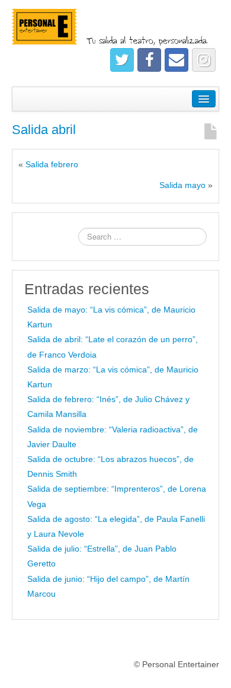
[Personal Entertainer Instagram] (204, 60)
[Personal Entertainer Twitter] (122, 60)
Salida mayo (182, 185)
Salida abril (44, 129)
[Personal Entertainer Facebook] (149, 60)
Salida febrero (51, 164)
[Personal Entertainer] (115, 28)
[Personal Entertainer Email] (176, 60)
